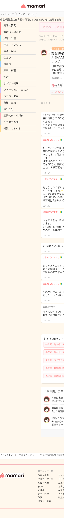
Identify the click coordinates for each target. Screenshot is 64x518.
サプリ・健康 (11, 83)
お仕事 (7, 64)
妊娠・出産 (10, 38)
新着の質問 (10, 25)
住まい (7, 57)
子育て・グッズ (12, 44)
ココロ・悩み (11, 96)
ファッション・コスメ (16, 89)
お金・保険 (10, 51)
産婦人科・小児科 (13, 115)
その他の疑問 (11, 122)
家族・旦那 (10, 102)
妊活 (6, 76)
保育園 (58, 85)
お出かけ (9, 109)
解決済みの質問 (12, 31)
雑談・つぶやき (12, 128)
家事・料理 (10, 70)
